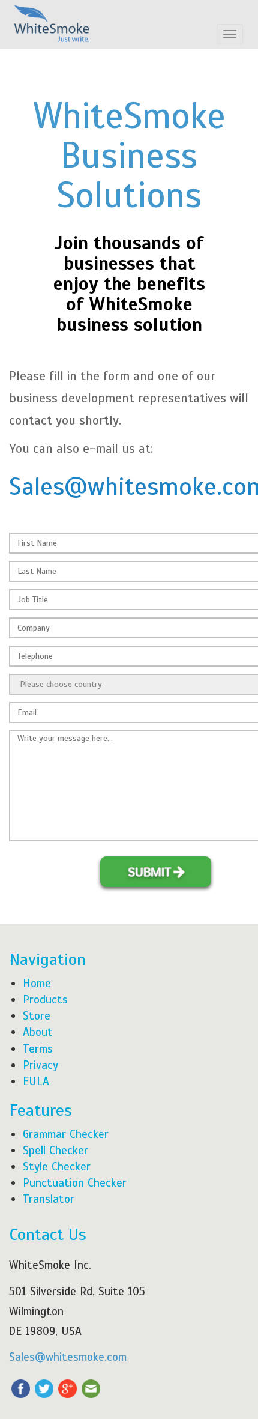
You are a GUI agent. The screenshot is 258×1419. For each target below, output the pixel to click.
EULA (36, 1081)
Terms (38, 1049)
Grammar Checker (66, 1134)
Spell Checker (55, 1150)
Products (45, 999)
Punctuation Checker (75, 1183)
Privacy (40, 1065)
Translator (48, 1199)
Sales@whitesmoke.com (68, 1357)
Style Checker (57, 1166)
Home (37, 983)
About (38, 1032)
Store (36, 1016)
